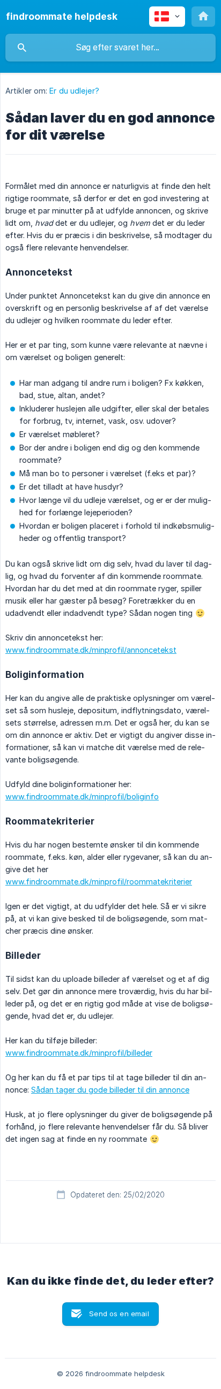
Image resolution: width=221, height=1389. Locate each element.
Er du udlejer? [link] (74, 90)
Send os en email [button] (119, 1313)
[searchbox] (110, 48)
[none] (61, 16)
